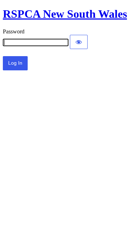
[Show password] (79, 42)
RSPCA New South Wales (65, 13)
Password (13, 31)
